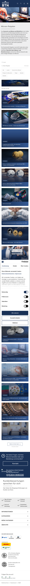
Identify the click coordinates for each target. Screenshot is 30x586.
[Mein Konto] (24, 3)
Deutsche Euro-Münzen (16, 70)
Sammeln (21, 73)
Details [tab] (15, 266)
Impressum (13, 583)
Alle (3, 70)
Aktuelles (4, 75)
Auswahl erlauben (15, 318)
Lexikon (8, 70)
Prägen (16, 73)
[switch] (26, 297)
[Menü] (17, 3)
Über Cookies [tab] (24, 266)
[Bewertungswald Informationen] (10, 578)
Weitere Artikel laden (14, 444)
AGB (19, 583)
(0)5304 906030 (15, 474)
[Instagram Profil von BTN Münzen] (6, 578)
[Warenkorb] (27, 3)
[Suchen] (21, 3)
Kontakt (15, 463)
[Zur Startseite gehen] (5, 3)
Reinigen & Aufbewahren (7, 73)
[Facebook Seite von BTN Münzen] (3, 578)
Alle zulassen (15, 313)
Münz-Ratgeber (6, 65)
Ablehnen (15, 322)
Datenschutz (5, 583)
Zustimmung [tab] (5, 266)
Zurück (4, 62)
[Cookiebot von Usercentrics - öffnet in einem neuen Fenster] (21, 262)
